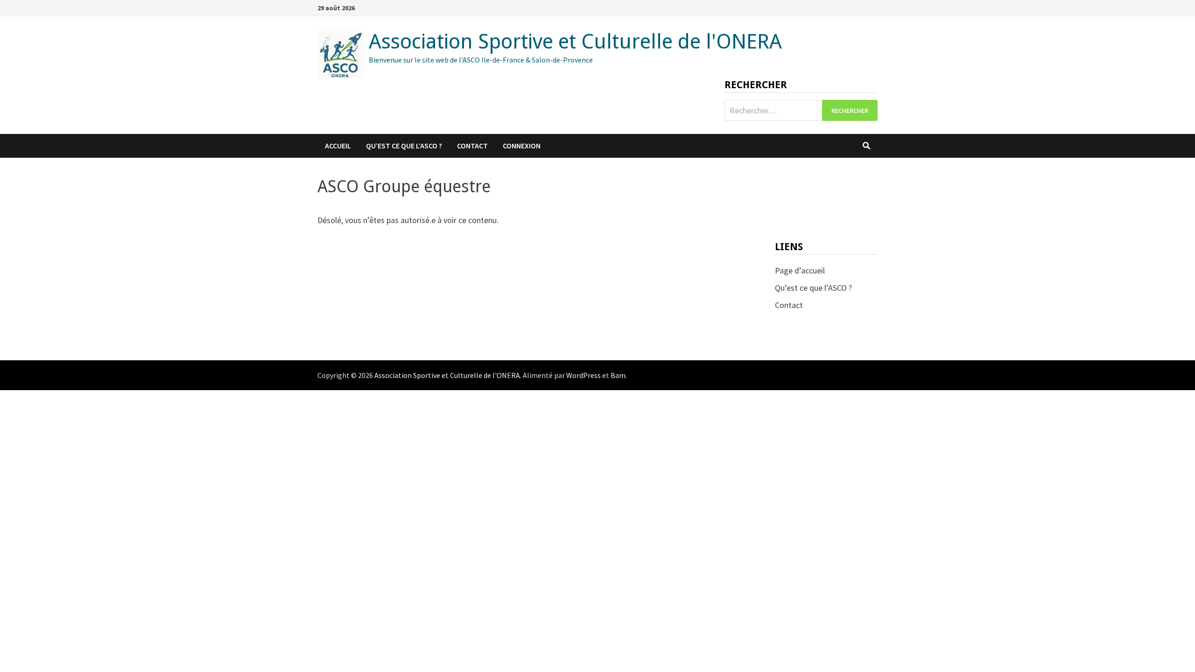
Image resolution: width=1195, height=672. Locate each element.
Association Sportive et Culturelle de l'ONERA (575, 41)
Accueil (338, 145)
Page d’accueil (800, 270)
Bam (618, 375)
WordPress (583, 375)
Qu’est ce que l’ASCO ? (404, 145)
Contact (472, 145)
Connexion (522, 145)
